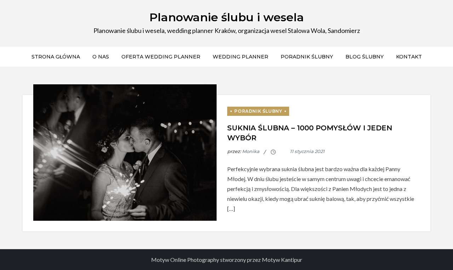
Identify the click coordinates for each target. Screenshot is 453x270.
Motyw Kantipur (282, 259)
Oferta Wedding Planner (160, 57)
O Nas (100, 57)
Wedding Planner (240, 57)
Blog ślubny (364, 57)
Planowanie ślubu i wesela (226, 17)
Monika (250, 151)
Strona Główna (55, 57)
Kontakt (409, 57)
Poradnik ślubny (307, 57)
